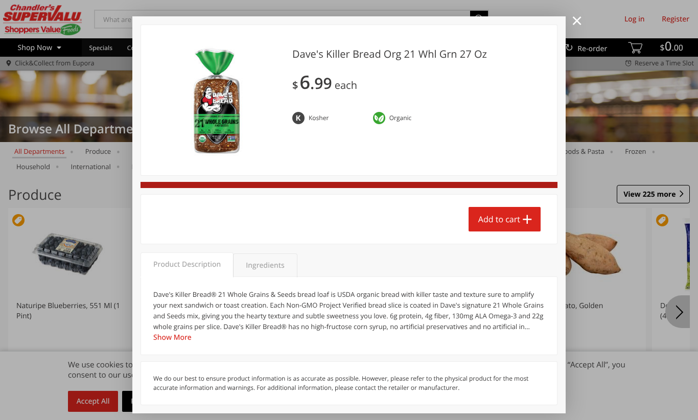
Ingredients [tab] (265, 265)
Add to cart (499, 219)
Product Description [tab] (187, 264)
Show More (172, 337)
